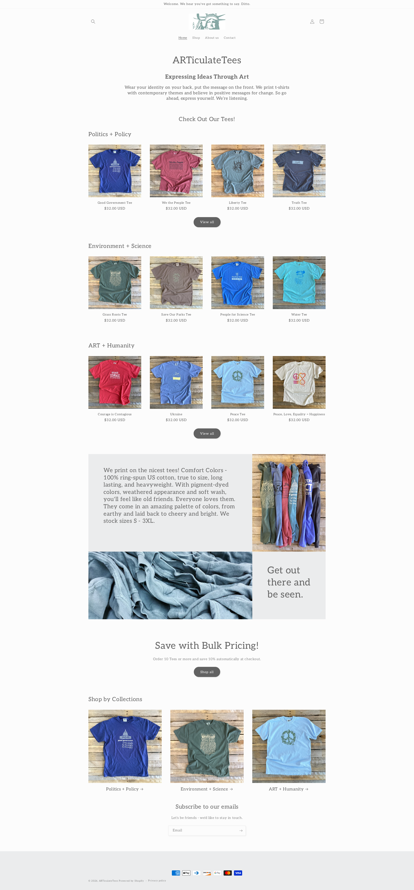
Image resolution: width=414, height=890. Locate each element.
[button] (93, 21)
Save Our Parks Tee (176, 314)
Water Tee (299, 314)
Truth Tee (299, 203)
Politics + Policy (122, 789)
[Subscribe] (241, 831)
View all (207, 222)
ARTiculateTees (108, 880)
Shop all (207, 672)
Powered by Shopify (131, 880)
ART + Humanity (286, 789)
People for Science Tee (237, 314)
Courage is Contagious (115, 414)
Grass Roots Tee (115, 314)
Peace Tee (237, 414)
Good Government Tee (115, 203)
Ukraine (176, 414)
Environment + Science (204, 789)
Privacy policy (157, 880)
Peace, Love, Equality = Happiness (299, 414)
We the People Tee (176, 203)
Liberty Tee (237, 203)
